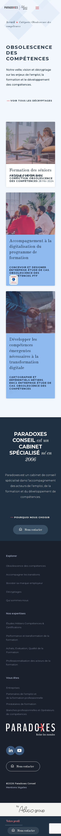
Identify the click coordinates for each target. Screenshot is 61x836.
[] (10, 754)
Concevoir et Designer (27, 267)
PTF (35, 275)
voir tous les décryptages (31, 100)
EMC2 (13, 382)
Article (15, 175)
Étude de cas (38, 270)
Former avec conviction (26, 177)
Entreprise (18, 270)
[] (19, 754)
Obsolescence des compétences (31, 180)
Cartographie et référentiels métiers (26, 379)
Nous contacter (26, 831)
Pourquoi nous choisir (32, 517)
